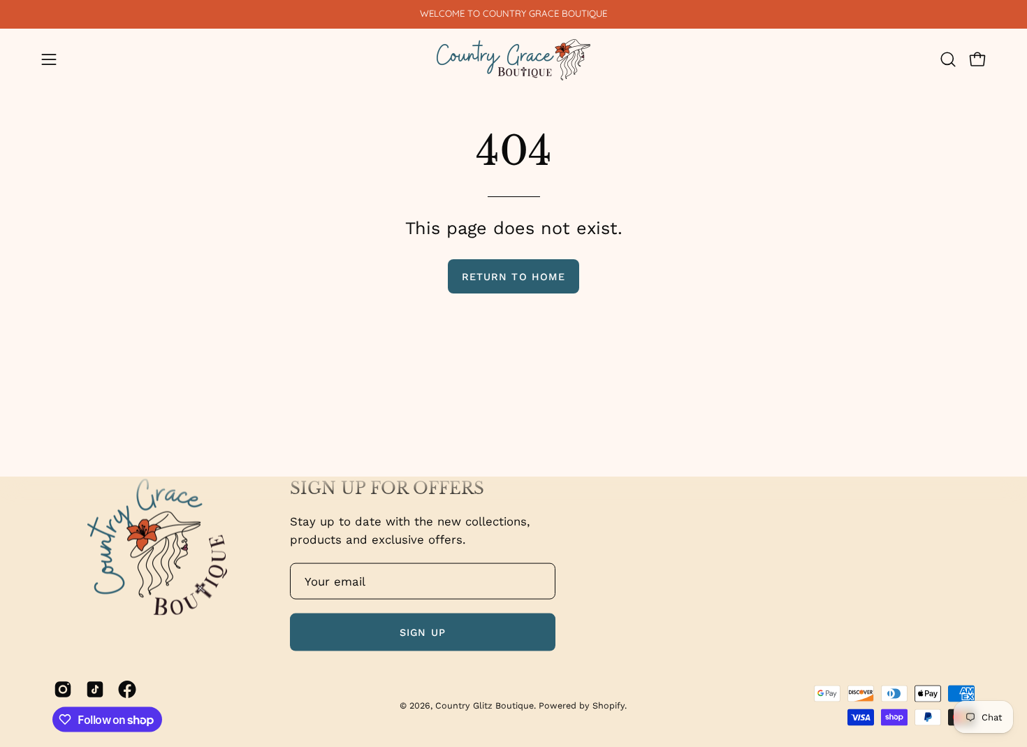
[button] (948, 59)
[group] (513, 14)
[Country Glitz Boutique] (513, 59)
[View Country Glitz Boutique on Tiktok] (95, 689)
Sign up (423, 631)
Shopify (608, 704)
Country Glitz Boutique (484, 704)
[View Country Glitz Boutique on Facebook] (127, 689)
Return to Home (513, 276)
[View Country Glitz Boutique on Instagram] (62, 689)
